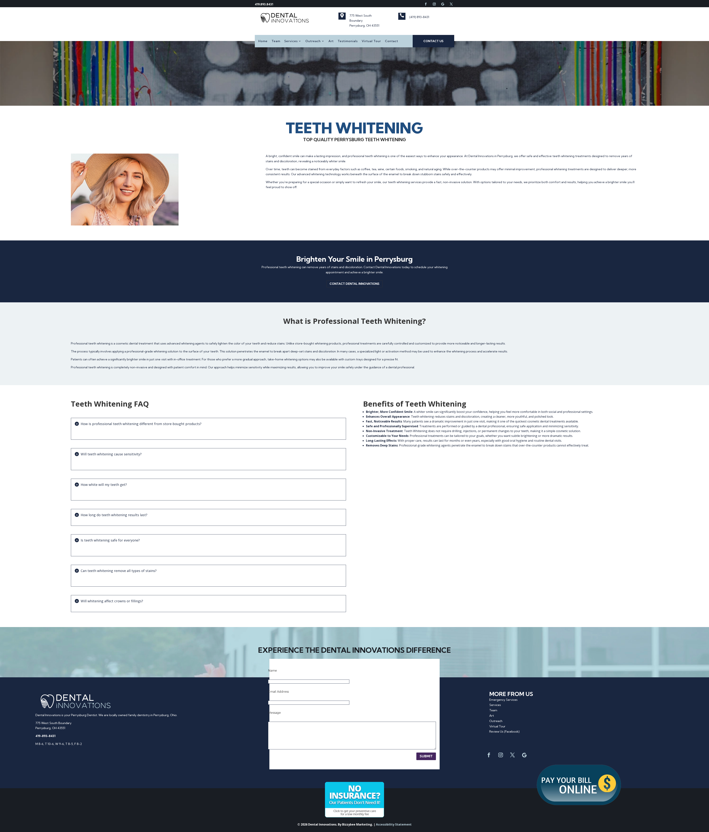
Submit (426, 756)
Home (263, 41)
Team (276, 41)
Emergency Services (503, 700)
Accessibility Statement (394, 824)
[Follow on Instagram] (434, 4)
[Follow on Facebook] (426, 4)
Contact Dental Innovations (354, 284)
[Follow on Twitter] (451, 4)
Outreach (313, 41)
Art (331, 41)
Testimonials (348, 41)
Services (291, 41)
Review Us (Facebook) (504, 731)
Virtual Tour (371, 41)
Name (272, 670)
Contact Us (433, 41)
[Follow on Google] (443, 4)
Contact (391, 41)
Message (274, 712)
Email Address (278, 691)
